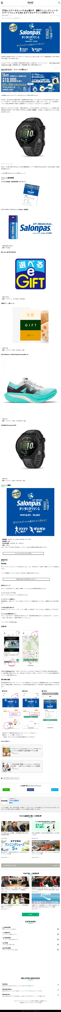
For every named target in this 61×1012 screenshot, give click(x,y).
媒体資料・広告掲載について (41, 1001)
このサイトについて (18, 1001)
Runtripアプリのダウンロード (26, 579)
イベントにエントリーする (23, 553)
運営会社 (22, 1002)
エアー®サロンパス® (8, 778)
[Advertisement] (30, 964)
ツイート (55, 789)
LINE (7, 789)
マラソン (17, 778)
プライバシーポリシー (30, 1002)
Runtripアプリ (10, 671)
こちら (15, 622)
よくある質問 (38, 1002)
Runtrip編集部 (14, 800)
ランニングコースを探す (28, 1001)
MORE (55, 865)
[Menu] (2, 3)
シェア (31, 789)
